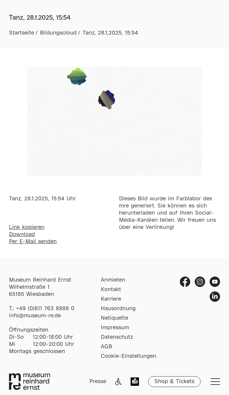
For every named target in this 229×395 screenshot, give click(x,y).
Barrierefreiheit (118, 381)
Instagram (200, 282)
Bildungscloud (58, 33)
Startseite (21, 33)
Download (22, 234)
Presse (97, 381)
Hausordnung (118, 308)
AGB (106, 346)
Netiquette (114, 318)
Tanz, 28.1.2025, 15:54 (110, 33)
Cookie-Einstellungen (128, 356)
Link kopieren (26, 227)
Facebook (185, 282)
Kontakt (111, 289)
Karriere (111, 299)
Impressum (115, 327)
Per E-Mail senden (33, 241)
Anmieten (113, 280)
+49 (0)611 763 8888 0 (45, 308)
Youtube (215, 282)
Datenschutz (117, 337)
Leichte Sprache (135, 382)
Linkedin (215, 296)
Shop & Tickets (174, 381)
